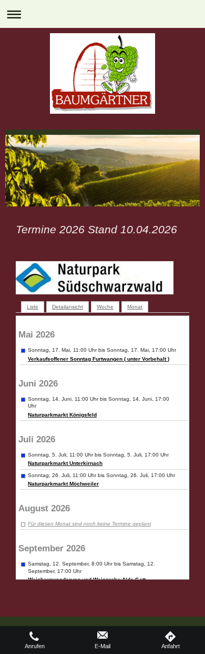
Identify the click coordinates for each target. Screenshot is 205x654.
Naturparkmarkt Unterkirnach (65, 463)
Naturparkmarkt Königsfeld (62, 415)
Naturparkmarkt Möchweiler (63, 484)
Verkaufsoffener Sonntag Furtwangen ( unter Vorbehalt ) (98, 359)
